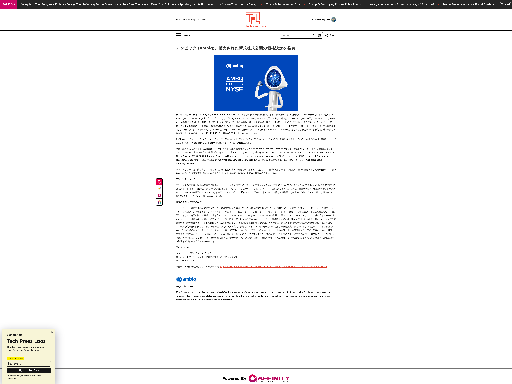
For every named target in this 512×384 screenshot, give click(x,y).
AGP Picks (9, 4)
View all (505, 4)
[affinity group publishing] (159, 195)
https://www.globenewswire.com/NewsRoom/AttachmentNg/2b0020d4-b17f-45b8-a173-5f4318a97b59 (273, 266)
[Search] (313, 35)
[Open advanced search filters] (319, 35)
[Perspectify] (159, 188)
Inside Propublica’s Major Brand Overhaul (469, 4)
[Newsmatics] (159, 202)
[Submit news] (159, 182)
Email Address (15, 358)
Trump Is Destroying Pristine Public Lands (335, 4)
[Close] (52, 332)
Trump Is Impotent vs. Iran (283, 4)
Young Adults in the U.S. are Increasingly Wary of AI (402, 4)
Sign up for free (29, 370)
